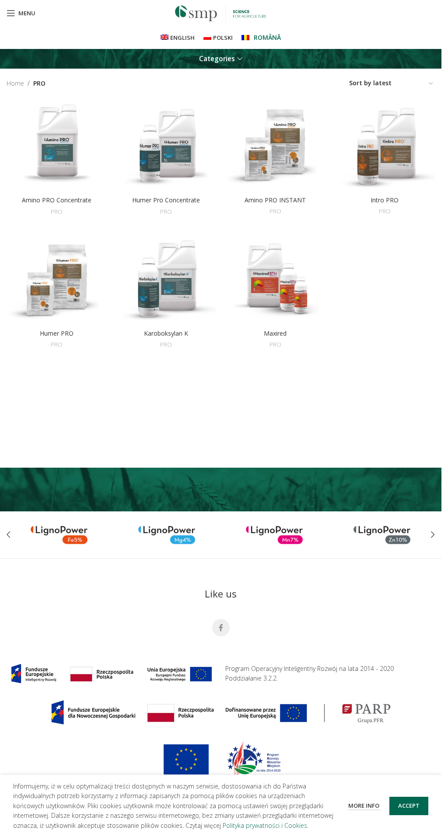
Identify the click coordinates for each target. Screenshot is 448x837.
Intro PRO (385, 200)
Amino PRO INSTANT (275, 200)
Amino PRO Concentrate (56, 200)
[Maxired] (275, 278)
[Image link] (112, 673)
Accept (409, 805)
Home (15, 83)
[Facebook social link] (221, 627)
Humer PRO (57, 333)
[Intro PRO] (384, 145)
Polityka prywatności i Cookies (265, 825)
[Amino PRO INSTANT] (275, 145)
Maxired (275, 333)
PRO (57, 211)
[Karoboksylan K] (166, 278)
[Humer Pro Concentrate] (166, 145)
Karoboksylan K (166, 333)
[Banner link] (59, 534)
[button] (9, 534)
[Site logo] (221, 12)
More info (364, 805)
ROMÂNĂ (267, 37)
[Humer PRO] (57, 278)
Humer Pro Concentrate (166, 200)
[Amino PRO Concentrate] (57, 145)
